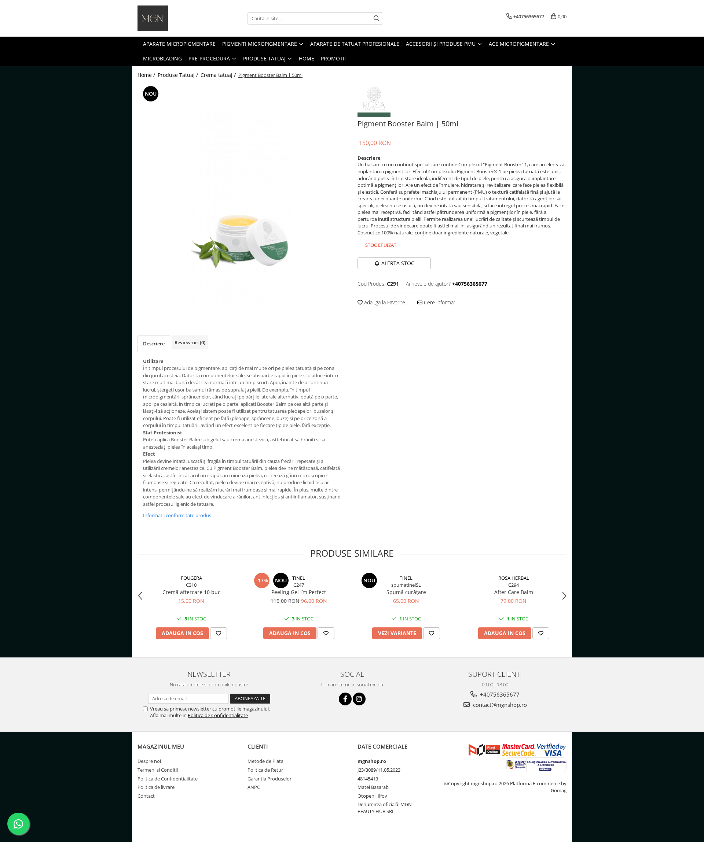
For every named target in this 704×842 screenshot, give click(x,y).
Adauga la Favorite (384, 302)
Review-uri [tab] (190, 342)
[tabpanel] (242, 194)
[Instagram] (359, 699)
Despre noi (149, 761)
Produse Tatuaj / (178, 74)
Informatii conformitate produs (177, 515)
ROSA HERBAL (513, 578)
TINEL (298, 578)
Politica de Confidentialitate (218, 715)
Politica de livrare (156, 787)
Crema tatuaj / (219, 74)
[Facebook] (345, 699)
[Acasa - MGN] (174, 18)
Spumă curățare (406, 592)
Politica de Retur (265, 770)
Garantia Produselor (269, 778)
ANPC (253, 787)
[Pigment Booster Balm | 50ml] (242, 194)
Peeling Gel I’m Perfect (298, 592)
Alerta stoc (397, 263)
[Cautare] (376, 18)
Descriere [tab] (154, 343)
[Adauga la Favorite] (218, 633)
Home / (147, 74)
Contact (146, 796)
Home (306, 58)
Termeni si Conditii (158, 770)
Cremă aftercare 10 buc (191, 592)
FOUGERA (191, 578)
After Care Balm (513, 592)
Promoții (333, 58)
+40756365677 (499, 694)
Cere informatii (440, 302)
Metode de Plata (265, 761)
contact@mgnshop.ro (499, 704)
